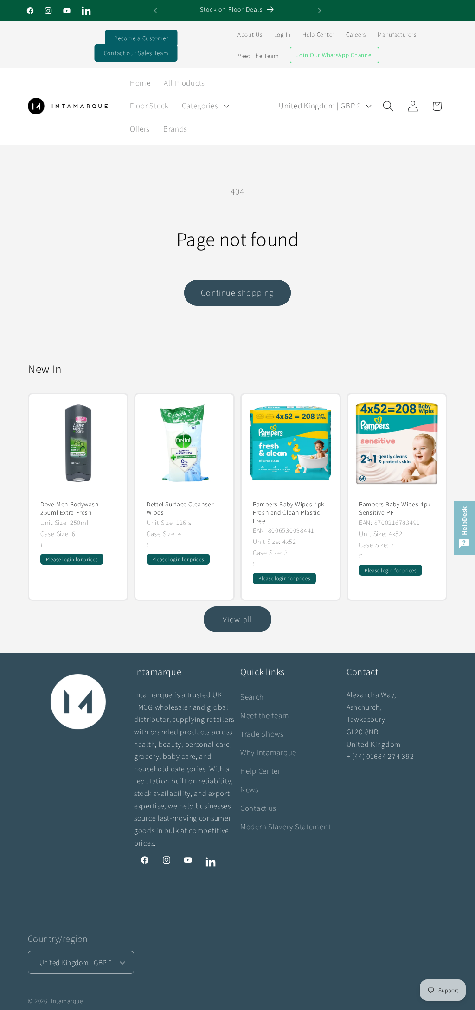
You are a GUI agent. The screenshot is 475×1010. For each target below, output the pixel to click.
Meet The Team (258, 56)
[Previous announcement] (155, 10)
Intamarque (67, 1001)
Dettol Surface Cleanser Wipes (180, 508)
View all (238, 619)
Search (251, 697)
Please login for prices (72, 559)
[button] (204, 106)
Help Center (318, 34)
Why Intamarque (268, 752)
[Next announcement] (319, 10)
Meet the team (264, 715)
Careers (356, 34)
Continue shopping (237, 292)
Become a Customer (141, 38)
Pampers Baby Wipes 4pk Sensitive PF (394, 508)
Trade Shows (262, 734)
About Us (250, 34)
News (249, 789)
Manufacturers (397, 34)
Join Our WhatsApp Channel (334, 55)
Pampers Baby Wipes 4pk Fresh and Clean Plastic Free (288, 512)
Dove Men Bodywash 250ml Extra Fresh (69, 508)
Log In (282, 34)
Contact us (258, 808)
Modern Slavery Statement (285, 826)
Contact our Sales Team (136, 53)
